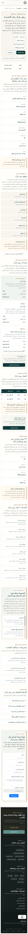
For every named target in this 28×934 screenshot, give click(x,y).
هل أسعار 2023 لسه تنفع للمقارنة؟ (16, 722)
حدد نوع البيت (11, 52)
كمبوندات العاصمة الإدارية (19, 856)
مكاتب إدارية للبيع (21, 881)
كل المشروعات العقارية (14, 908)
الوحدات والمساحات (8, 65)
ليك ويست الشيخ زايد (19, 678)
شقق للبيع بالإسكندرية (20, 849)
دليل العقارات (18, 930)
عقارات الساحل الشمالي (11, 859)
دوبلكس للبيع (21, 878)
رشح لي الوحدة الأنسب (14, 364)
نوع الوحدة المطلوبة (19, 787)
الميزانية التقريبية (20, 769)
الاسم (22, 755)
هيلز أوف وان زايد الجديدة (18, 658)
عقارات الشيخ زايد (9, 856)
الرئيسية (25, 8)
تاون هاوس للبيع (14, 878)
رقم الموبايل (21, 762)
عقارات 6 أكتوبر (21, 859)
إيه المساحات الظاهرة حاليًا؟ (18, 716)
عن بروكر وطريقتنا (6, 930)
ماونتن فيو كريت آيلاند (14, 903)
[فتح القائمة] (3, 2)
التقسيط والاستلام (7, 68)
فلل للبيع (16, 875)
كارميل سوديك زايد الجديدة (18, 668)
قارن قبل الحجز (14, 427)
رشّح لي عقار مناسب (14, 827)
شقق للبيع (22, 875)
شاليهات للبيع (10, 875)
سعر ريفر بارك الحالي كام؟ (18, 700)
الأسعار (20, 65)
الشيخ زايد (19, 8)
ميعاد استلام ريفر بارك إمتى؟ (17, 711)
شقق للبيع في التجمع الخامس (18, 853)
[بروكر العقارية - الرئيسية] (25, 2)
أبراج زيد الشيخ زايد (14, 898)
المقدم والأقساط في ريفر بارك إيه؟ (16, 706)
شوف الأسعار (21, 52)
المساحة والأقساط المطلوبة (17, 776)
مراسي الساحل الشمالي (14, 900)
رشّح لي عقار (13, 930)
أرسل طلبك (14, 795)
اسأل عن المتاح (14, 831)
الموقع (20, 68)
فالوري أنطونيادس (14, 905)
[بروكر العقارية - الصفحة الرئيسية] (22, 917)
